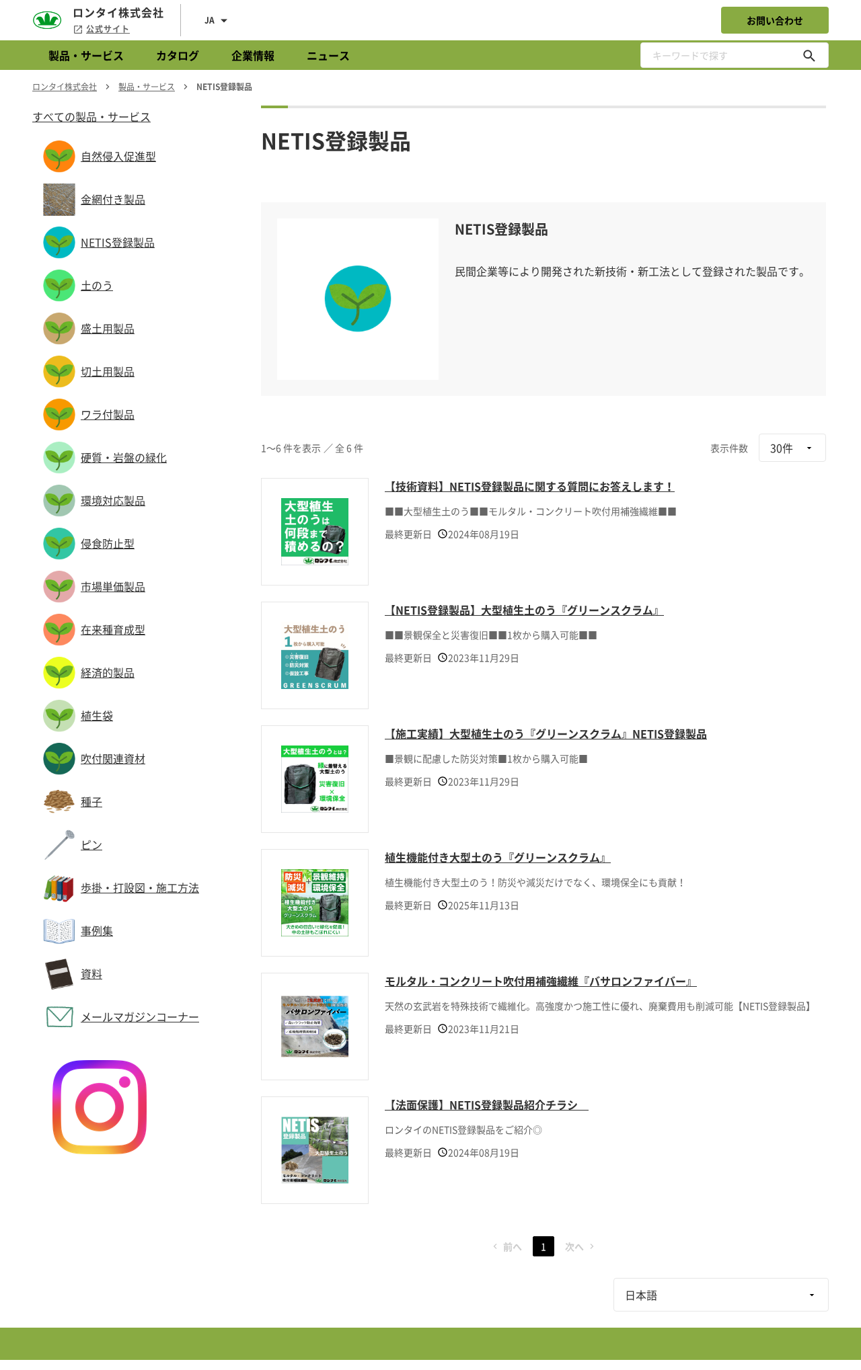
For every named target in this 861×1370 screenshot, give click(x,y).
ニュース (328, 55)
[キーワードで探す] (809, 55)
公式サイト (108, 29)
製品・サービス (86, 55)
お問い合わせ (775, 20)
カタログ (177, 55)
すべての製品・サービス (91, 116)
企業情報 (252, 55)
